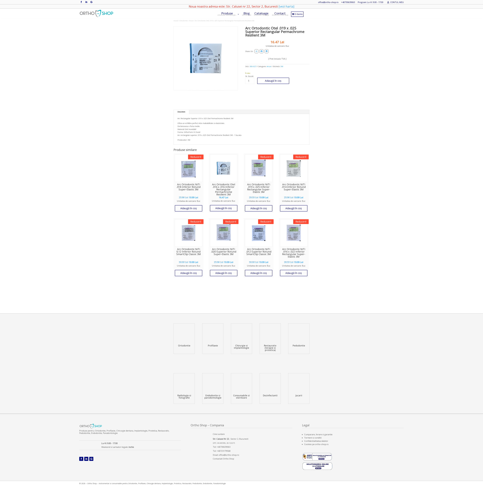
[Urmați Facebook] (81, 2)
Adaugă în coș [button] (188, 208)
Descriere (181, 112)
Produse (227, 13)
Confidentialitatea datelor (316, 441)
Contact (280, 13)
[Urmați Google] (91, 2)
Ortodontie (183, 20)
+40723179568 (223, 451)
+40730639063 (348, 2)
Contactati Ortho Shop (223, 458)
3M (281, 66)
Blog (246, 13)
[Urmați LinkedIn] (86, 2)
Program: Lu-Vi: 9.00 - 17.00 (370, 2)
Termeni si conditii (312, 437)
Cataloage (261, 13)
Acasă (176, 20)
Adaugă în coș (273, 80)
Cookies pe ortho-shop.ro (316, 444)
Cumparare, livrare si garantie (318, 434)
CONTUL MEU (397, 2)
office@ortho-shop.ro (328, 2)
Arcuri (191, 20)
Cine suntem (219, 434)
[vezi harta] (286, 6)
